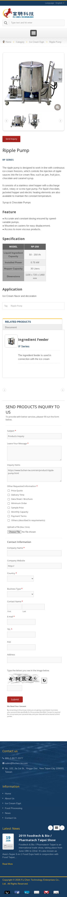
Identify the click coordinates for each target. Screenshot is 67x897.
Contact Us (10, 818)
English (59, 3)
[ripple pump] (34, 121)
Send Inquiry (11, 139)
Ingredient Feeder (33, 339)
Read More (7, 864)
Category (20, 42)
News (8, 813)
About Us (9, 798)
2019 (9, 846)
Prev (50, 827)
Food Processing (13, 808)
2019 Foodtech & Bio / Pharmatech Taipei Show (37, 838)
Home (8, 42)
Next (62, 827)
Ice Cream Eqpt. (37, 42)
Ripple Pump (55, 42)
